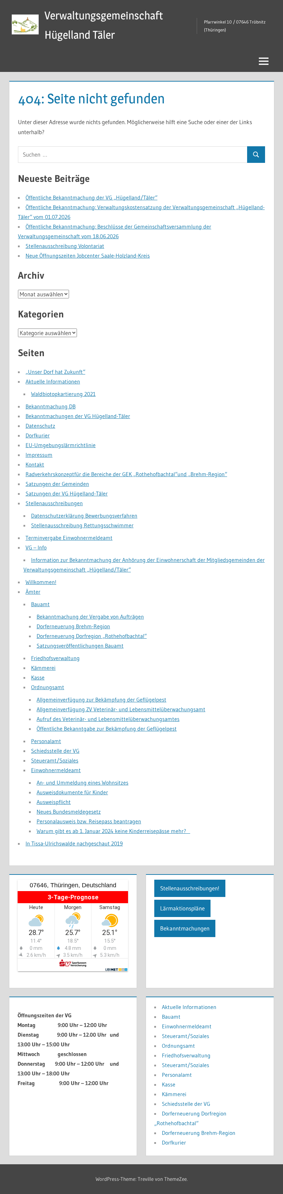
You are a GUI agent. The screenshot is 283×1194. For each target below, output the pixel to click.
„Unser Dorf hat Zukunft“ (55, 371)
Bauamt (40, 604)
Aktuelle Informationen (53, 381)
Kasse (38, 677)
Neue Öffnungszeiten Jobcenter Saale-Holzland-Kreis (88, 255)
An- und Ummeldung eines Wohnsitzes (82, 782)
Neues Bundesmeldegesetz (69, 811)
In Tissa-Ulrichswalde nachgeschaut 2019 (74, 843)
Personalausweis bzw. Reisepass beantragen (89, 821)
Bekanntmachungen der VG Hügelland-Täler (78, 416)
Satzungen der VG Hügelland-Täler (67, 493)
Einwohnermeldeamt (56, 770)
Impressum (39, 454)
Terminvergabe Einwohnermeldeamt (69, 537)
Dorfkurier (38, 435)
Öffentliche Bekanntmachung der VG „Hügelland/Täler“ (91, 197)
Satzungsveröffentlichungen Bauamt (80, 645)
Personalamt (46, 741)
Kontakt (35, 464)
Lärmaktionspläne (182, 908)
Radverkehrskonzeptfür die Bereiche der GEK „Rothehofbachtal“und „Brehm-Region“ (126, 474)
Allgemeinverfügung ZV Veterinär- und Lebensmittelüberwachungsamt (121, 709)
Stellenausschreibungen (54, 503)
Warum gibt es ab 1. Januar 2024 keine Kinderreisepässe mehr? (113, 830)
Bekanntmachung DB (51, 406)
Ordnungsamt (47, 687)
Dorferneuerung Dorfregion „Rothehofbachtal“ (92, 635)
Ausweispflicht (54, 801)
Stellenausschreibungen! (189, 888)
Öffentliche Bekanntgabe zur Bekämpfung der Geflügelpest (107, 728)
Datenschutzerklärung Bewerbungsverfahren (84, 515)
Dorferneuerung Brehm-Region (73, 626)
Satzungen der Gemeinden (57, 483)
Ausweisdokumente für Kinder (72, 792)
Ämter (33, 591)
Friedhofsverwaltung (55, 658)
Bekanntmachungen (184, 928)
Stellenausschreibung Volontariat (65, 245)
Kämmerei (43, 667)
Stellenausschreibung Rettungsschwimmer (82, 525)
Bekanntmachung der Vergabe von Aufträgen (90, 616)
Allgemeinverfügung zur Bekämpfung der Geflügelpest (101, 699)
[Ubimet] (116, 969)
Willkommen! (41, 582)
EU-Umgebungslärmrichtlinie (61, 445)
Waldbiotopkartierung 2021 (63, 393)
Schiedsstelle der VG (55, 750)
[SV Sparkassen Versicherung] (73, 965)
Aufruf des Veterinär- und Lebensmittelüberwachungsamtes (108, 718)
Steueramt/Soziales (54, 760)
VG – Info (36, 547)
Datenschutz (40, 425)
